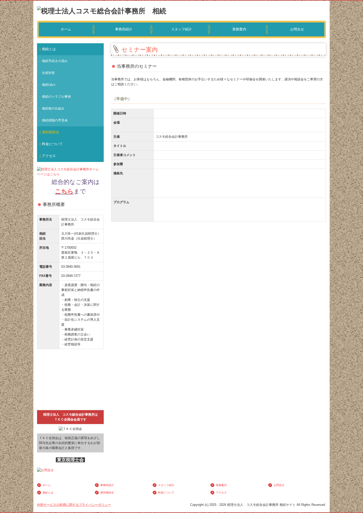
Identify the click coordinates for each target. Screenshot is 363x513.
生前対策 (48, 73)
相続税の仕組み (53, 108)
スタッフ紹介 (181, 29)
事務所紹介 (123, 29)
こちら (64, 191)
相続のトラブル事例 (56, 96)
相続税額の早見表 (55, 120)
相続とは (49, 49)
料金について (52, 144)
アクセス (49, 156)
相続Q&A (48, 85)
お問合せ (297, 29)
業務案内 (239, 29)
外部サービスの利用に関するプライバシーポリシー (74, 505)
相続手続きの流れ (55, 61)
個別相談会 (50, 132)
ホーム (66, 29)
